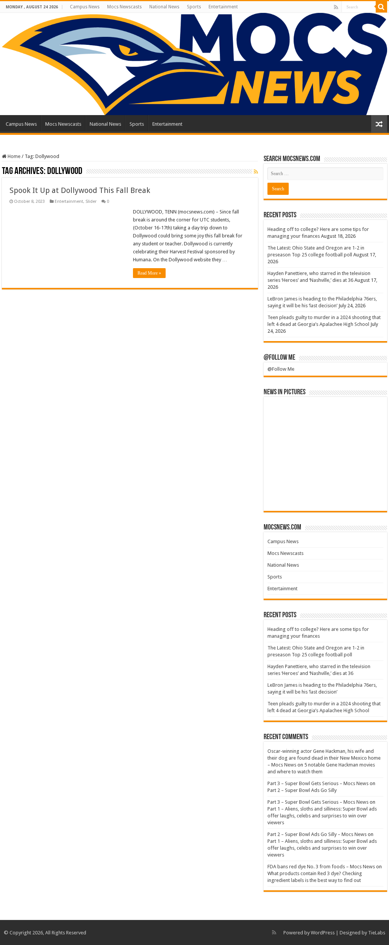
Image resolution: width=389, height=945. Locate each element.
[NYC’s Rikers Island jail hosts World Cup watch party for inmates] (364, 494)
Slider (90, 201)
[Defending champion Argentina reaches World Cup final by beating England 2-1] (325, 494)
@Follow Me (279, 358)
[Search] (381, 7)
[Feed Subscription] (256, 172)
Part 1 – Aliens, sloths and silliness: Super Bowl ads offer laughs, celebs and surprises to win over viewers (322, 815)
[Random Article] (379, 124)
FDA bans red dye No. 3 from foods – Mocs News (321, 866)
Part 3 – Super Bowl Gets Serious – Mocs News (317, 783)
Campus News (85, 6)
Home (13, 156)
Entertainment (223, 6)
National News (164, 6)
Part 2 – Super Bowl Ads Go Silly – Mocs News (317, 834)
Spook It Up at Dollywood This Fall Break (79, 190)
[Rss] (336, 7)
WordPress (323, 933)
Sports (194, 6)
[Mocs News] (194, 64)
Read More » (149, 273)
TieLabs (376, 933)
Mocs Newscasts (124, 6)
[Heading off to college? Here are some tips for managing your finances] (286, 414)
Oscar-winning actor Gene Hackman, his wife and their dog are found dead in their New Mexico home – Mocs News (324, 758)
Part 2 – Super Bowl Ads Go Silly (302, 790)
